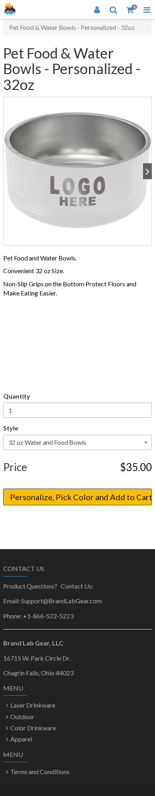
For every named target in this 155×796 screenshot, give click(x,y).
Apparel (21, 739)
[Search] (113, 9)
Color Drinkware (33, 727)
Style (10, 428)
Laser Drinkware (32, 705)
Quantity (16, 396)
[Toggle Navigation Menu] (146, 9)
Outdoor (22, 716)
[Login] (97, 9)
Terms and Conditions (40, 771)
